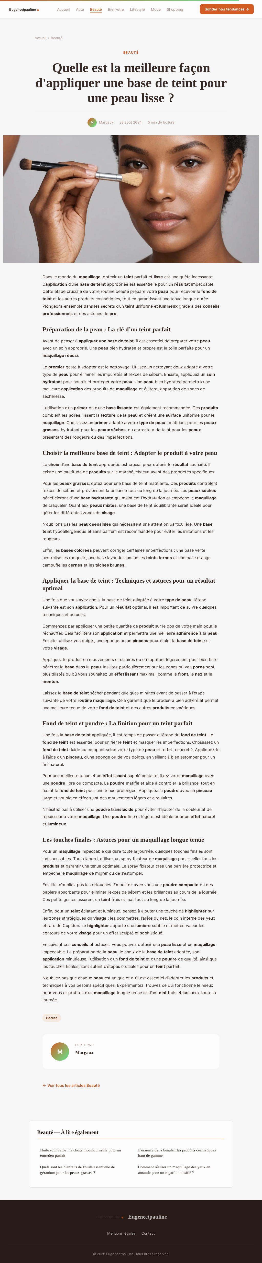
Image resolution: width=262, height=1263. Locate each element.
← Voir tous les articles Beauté (71, 1085)
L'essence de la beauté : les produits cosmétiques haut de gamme (177, 1153)
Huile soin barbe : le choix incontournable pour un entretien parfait (80, 1153)
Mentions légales (121, 1233)
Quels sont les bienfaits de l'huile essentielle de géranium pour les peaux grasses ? (77, 1169)
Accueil (63, 9)
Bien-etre (116, 9)
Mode (156, 9)
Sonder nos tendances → (227, 9)
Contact (148, 1233)
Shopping (175, 9)
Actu (80, 9)
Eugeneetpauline (147, 1217)
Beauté (96, 9)
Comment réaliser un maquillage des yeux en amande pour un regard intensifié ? (174, 1169)
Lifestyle (137, 9)
